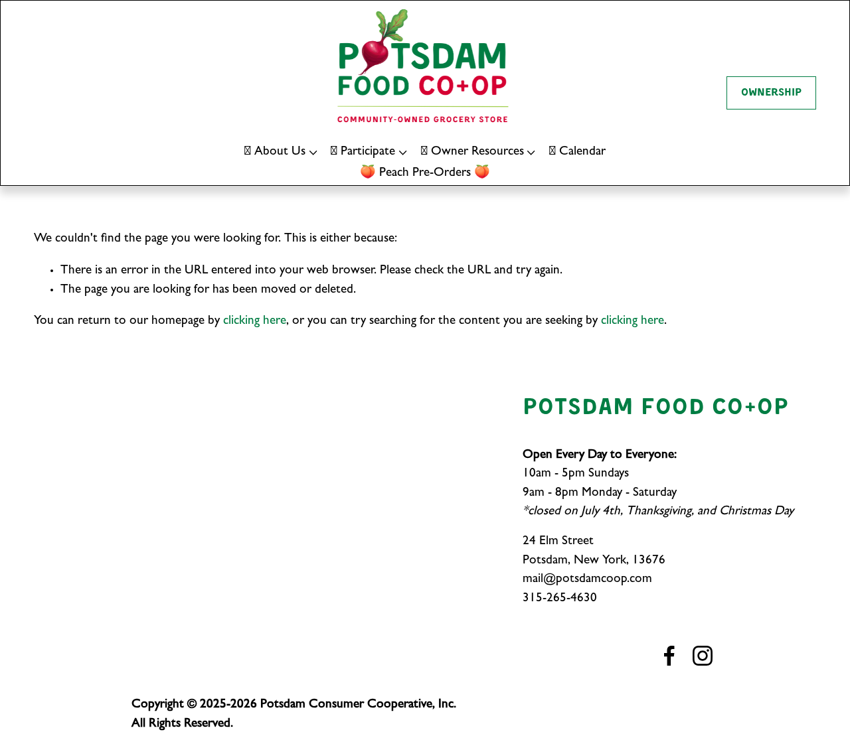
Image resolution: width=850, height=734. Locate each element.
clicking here (254, 321)
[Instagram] (702, 655)
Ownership (771, 93)
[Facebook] (669, 655)
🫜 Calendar (577, 152)
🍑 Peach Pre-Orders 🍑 (425, 173)
